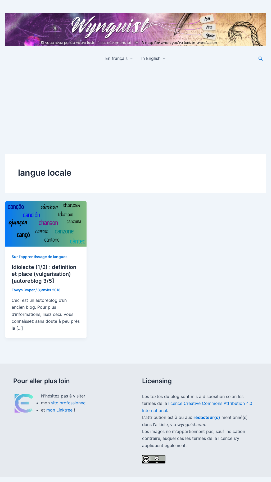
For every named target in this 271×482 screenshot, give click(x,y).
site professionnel (69, 402)
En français (116, 58)
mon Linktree (60, 410)
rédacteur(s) (206, 417)
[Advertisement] (135, 106)
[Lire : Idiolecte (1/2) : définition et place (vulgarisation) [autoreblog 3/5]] (46, 224)
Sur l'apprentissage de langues (39, 256)
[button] (130, 58)
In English (150, 58)
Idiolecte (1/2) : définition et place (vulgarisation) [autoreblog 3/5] (44, 274)
